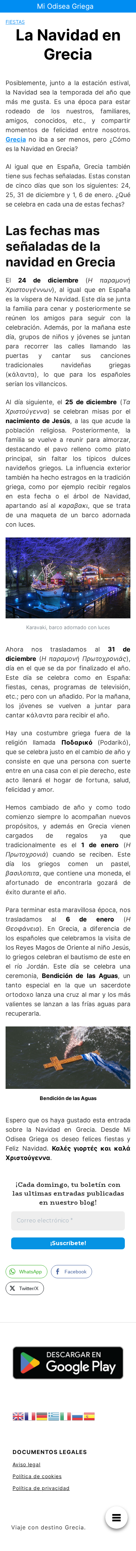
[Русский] (78, 1417)
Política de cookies (37, 1476)
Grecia (16, 139)
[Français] (30, 1417)
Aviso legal (26, 1464)
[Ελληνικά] (54, 1417)
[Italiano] (66, 1417)
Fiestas (15, 22)
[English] (18, 1417)
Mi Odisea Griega (65, 6)
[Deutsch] (42, 1417)
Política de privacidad (41, 1488)
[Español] (90, 1417)
